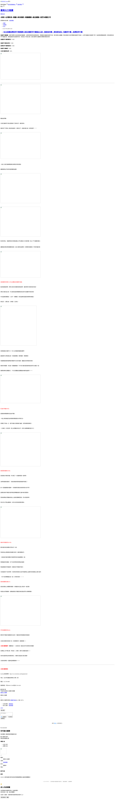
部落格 (4, 24)
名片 (4, 26)
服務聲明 (70, 781)
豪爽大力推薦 (7, 10)
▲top (2, 707)
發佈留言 (3, 718)
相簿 (4, 23)
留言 (15, 700)
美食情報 (11, 20)
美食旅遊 (11, 705)
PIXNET (47, 781)
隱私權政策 (65, 781)
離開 (8, 797)
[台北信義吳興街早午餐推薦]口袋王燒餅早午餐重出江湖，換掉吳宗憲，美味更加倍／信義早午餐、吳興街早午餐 (43, 32)
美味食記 (11, 703)
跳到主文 (3, 14)
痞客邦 (12, 700)
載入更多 (3, 710)
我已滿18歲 (3, 797)
